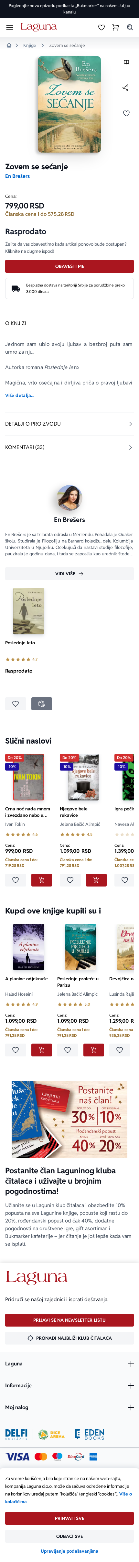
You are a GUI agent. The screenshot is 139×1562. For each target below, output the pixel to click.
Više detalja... (19, 395)
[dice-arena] (51, 1434)
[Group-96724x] (76, 1457)
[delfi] (16, 1434)
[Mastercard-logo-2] (41, 1457)
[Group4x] (57, 1457)
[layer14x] (93, 1457)
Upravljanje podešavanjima (69, 1551)
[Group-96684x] (89, 1434)
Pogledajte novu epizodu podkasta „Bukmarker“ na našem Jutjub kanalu (69, 9)
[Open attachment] (126, 63)
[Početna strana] (40, 27)
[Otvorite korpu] (116, 27)
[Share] (125, 87)
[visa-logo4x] (17, 1457)
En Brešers (17, 176)
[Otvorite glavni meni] (9, 27)
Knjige (29, 45)
